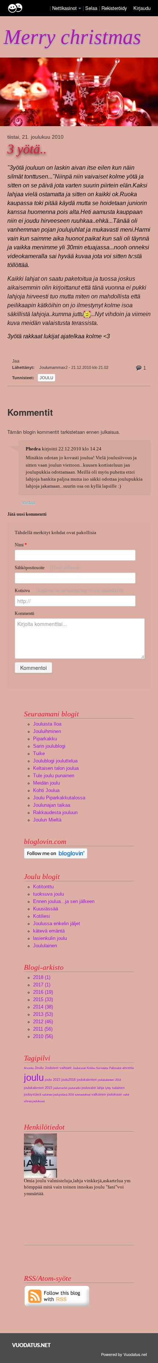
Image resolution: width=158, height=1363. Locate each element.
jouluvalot (89, 1088)
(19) (43, 992)
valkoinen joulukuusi (106, 1094)
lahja (100, 1088)
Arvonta (28, 1068)
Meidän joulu (46, 783)
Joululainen (45, 945)
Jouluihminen (47, 731)
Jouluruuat (79, 1068)
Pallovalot (115, 1068)
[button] (79, 8)
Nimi (21, 545)
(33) (43, 999)
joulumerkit (60, 1088)
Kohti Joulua (46, 790)
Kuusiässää (45, 908)
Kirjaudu (142, 7)
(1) (41, 977)
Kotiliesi (41, 916)
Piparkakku (45, 738)
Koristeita (102, 1068)
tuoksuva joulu (48, 894)
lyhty (108, 1088)
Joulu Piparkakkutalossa (59, 797)
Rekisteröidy (114, 7)
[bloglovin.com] (55, 853)
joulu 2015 (52, 1080)
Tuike (39, 753)
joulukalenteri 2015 (38, 1088)
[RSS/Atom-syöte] (57, 1295)
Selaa (92, 7)
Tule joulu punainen (53, 775)
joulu (46, 378)
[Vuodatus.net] (31, 1345)
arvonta (128, 1068)
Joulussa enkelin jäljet (56, 923)
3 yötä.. (27, 149)
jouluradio (74, 1088)
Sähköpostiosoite (47, 567)
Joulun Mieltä (47, 820)
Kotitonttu (43, 886)
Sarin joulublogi (49, 746)
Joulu (39, 1068)
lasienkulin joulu (50, 938)
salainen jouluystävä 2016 (58, 1094)
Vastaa (28, 502)
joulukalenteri (87, 1080)
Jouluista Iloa (47, 724)
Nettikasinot (64, 7)
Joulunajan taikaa (51, 805)
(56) (43, 1029)
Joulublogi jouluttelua (55, 761)
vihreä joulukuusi (34, 1101)
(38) (43, 1007)
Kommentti (24, 613)
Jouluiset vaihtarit (58, 1068)
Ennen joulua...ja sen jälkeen (63, 901)
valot (126, 1094)
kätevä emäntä (49, 931)
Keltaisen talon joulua (56, 768)
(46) (43, 1021)
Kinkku (91, 1068)
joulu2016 (68, 1080)
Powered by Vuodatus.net (124, 1354)
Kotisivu (69, 590)
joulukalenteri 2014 (109, 1080)
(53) (43, 1014)
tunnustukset (82, 1094)
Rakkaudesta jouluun (55, 812)
